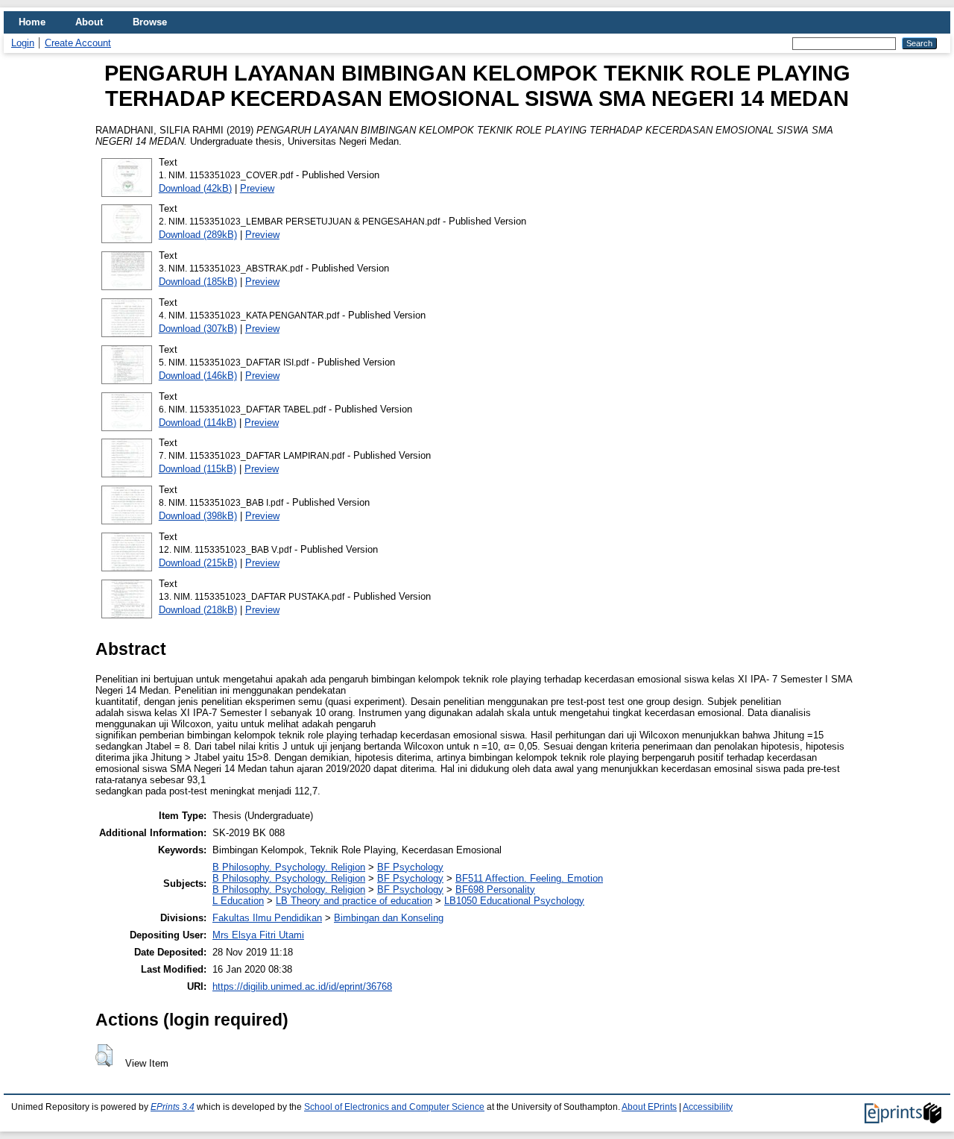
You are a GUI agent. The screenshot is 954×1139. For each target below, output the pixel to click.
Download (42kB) (195, 188)
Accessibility (708, 1106)
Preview (257, 188)
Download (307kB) (198, 328)
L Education (238, 900)
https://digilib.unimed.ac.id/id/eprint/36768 (302, 986)
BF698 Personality (495, 889)
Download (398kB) (198, 515)
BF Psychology (410, 867)
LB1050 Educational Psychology (514, 900)
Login (22, 42)
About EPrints (649, 1106)
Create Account (78, 42)
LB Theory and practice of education (354, 900)
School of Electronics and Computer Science (394, 1106)
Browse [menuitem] (150, 22)
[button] (104, 1055)
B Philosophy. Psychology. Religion (288, 867)
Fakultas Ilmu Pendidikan (267, 917)
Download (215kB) (198, 562)
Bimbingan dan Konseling (388, 917)
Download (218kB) (198, 609)
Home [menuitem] (32, 22)
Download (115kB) (197, 468)
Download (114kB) (197, 422)
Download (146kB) (198, 375)
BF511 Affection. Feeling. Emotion (529, 878)
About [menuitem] (89, 22)
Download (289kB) (198, 234)
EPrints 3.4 (173, 1106)
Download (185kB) (198, 281)
